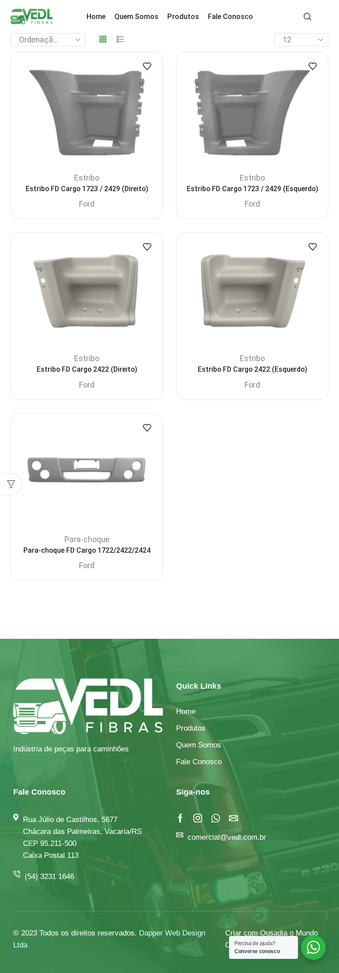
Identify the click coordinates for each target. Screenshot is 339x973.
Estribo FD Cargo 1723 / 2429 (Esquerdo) (252, 189)
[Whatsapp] (215, 818)
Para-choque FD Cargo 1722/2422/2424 (87, 550)
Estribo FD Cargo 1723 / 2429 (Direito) (87, 189)
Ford (86, 203)
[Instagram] (197, 818)
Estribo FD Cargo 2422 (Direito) (87, 369)
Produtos (183, 16)
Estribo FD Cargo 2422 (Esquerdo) (252, 369)
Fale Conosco (230, 16)
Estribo (86, 177)
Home (96, 16)
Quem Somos (136, 16)
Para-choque (86, 539)
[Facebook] (180, 818)
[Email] (233, 818)
